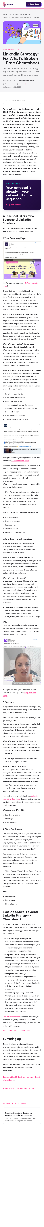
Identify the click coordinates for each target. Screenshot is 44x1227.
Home (5, 14)
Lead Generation (25, 14)
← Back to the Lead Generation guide (18, 1088)
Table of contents (15, 101)
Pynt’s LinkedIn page (20, 460)
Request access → (15, 204)
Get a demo (33, 4)
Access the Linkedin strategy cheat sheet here (21, 1079)
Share (21, 84)
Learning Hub (13, 14)
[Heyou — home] (8, 4)
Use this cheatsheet (11, 1016)
